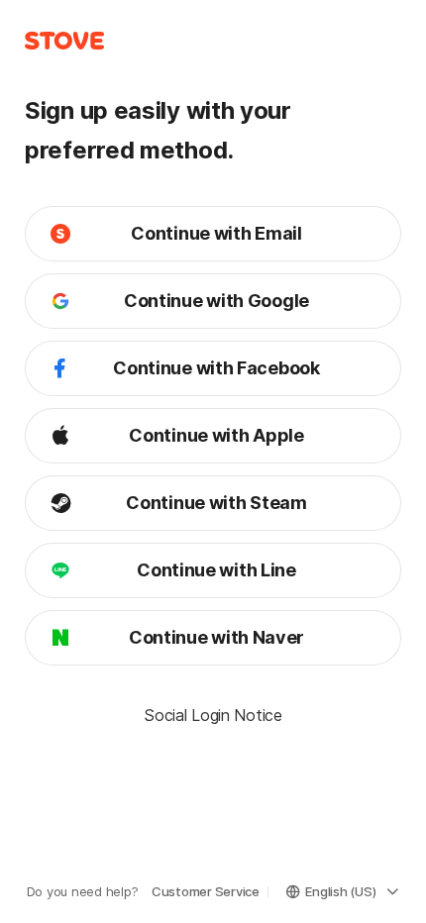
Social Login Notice (212, 715)
